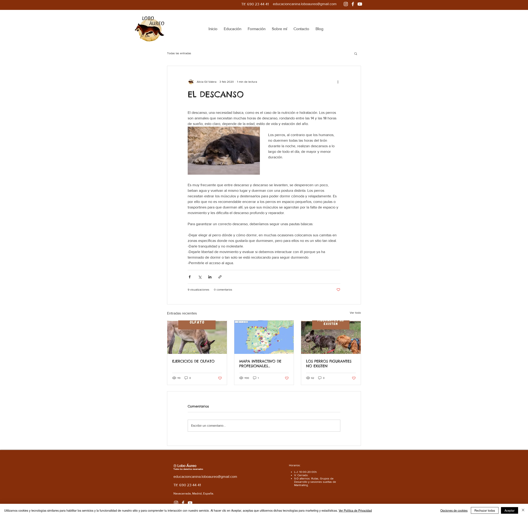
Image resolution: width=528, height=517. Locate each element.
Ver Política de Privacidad (355, 510)
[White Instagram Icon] (346, 4)
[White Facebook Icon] (353, 4)
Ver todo (355, 312)
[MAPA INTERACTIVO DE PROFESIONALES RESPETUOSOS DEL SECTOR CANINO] (264, 337)
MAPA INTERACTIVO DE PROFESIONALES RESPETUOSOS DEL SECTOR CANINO (263, 363)
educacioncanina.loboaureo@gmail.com (305, 4)
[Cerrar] (523, 510)
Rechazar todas (484, 510)
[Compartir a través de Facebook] (190, 277)
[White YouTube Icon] (360, 4)
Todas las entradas (179, 53)
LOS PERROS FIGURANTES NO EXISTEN (328, 363)
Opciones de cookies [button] (454, 510)
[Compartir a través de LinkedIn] (210, 277)
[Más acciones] (337, 81)
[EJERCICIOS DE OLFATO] (197, 337)
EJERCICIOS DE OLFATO (193, 361)
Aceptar (509, 510)
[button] (356, 53)
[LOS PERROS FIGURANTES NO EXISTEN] (331, 337)
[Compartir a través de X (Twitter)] (200, 277)
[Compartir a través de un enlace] (220, 277)
